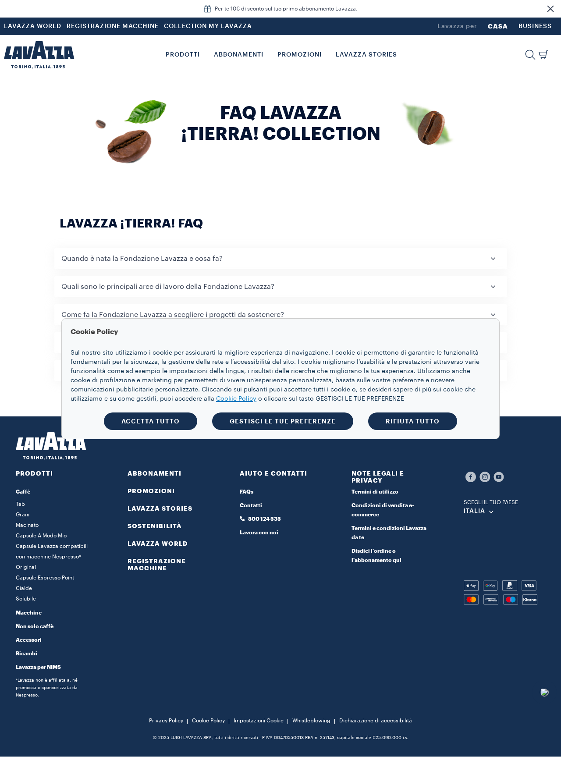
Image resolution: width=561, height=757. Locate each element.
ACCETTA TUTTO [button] (150, 421)
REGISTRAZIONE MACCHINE (113, 26)
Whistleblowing (311, 720)
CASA (498, 26)
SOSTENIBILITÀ (155, 526)
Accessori (29, 640)
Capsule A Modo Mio (41, 535)
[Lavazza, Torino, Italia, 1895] (39, 55)
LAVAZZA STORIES (160, 508)
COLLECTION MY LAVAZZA (208, 26)
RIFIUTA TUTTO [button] (413, 421)
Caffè (23, 491)
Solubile (26, 598)
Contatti (251, 505)
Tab (20, 504)
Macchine (29, 612)
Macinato (27, 525)
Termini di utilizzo (375, 491)
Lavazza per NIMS (38, 667)
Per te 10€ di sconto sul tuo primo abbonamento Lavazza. (286, 8)
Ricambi (26, 653)
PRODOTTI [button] (183, 55)
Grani (22, 514)
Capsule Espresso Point (45, 577)
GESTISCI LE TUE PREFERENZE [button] (283, 421)
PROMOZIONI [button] (299, 55)
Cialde (24, 588)
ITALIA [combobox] (474, 511)
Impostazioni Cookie (259, 720)
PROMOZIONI (151, 491)
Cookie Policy (208, 720)
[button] (550, 9)
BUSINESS (535, 26)
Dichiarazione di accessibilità (375, 720)
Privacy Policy (166, 720)
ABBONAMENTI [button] (238, 55)
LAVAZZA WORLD (32, 26)
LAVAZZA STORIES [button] (366, 55)
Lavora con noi (259, 532)
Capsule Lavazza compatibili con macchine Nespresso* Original (52, 557)
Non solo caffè (34, 626)
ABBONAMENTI (154, 473)
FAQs (246, 491)
